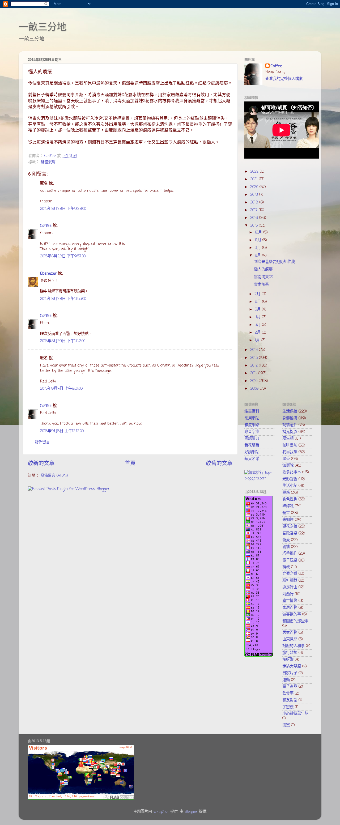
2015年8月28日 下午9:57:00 (63, 256)
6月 (258, 302)
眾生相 (288, 438)
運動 (286, 680)
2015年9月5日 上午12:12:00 (62, 431)
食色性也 (289, 499)
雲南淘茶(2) (263, 277)
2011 (254, 373)
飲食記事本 (291, 472)
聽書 (286, 513)
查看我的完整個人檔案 (284, 79)
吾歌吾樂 (289, 533)
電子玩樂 (289, 560)
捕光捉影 (289, 432)
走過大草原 (291, 666)
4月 (258, 317)
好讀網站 (251, 452)
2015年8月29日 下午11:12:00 (62, 341)
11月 (258, 240)
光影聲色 (289, 479)
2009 (255, 389)
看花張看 (251, 445)
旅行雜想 (289, 653)
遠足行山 (289, 587)
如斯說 (288, 466)
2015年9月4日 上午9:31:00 (61, 389)
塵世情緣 (289, 601)
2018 (254, 202)
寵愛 (286, 540)
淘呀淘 (288, 659)
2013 (254, 358)
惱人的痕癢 (263, 269)
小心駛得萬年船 (295, 714)
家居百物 (289, 608)
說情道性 (289, 425)
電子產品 (289, 687)
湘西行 (288, 594)
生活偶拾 (289, 411)
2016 (254, 218)
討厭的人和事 (293, 646)
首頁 (130, 464)
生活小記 (289, 486)
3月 (258, 325)
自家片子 (289, 673)
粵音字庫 (251, 432)
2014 (254, 350)
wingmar (161, 812)
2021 (254, 179)
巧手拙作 (289, 553)
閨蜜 (286, 725)
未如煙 (288, 520)
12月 (259, 232)
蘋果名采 (251, 459)
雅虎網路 (251, 425)
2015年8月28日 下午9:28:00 (63, 209)
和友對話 (289, 700)
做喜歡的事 (291, 614)
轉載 (286, 567)
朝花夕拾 (289, 526)
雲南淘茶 (261, 284)
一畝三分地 (42, 27)
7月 (258, 294)
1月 (258, 340)
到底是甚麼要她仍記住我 (274, 262)
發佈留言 (42, 442)
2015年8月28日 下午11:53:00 (63, 299)
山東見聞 (289, 639)
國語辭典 (251, 438)
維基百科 (251, 411)
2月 (258, 332)
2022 (255, 172)
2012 (254, 365)
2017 (254, 210)
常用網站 (251, 418)
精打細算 (289, 581)
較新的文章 (41, 464)
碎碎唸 (288, 506)
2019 (254, 195)
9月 (258, 248)
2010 (254, 381)
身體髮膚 (48, 162)
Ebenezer (48, 274)
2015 (254, 225)
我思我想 (289, 452)
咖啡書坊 (289, 445)
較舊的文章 (219, 464)
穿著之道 (289, 574)
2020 (255, 187)
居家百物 (289, 633)
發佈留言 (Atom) (54, 476)
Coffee (46, 226)
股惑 (286, 493)
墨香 (286, 459)
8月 (258, 255)
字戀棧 (288, 707)
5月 (258, 309)
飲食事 (288, 693)
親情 (286, 547)
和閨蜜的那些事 (295, 621)
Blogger (191, 812)
